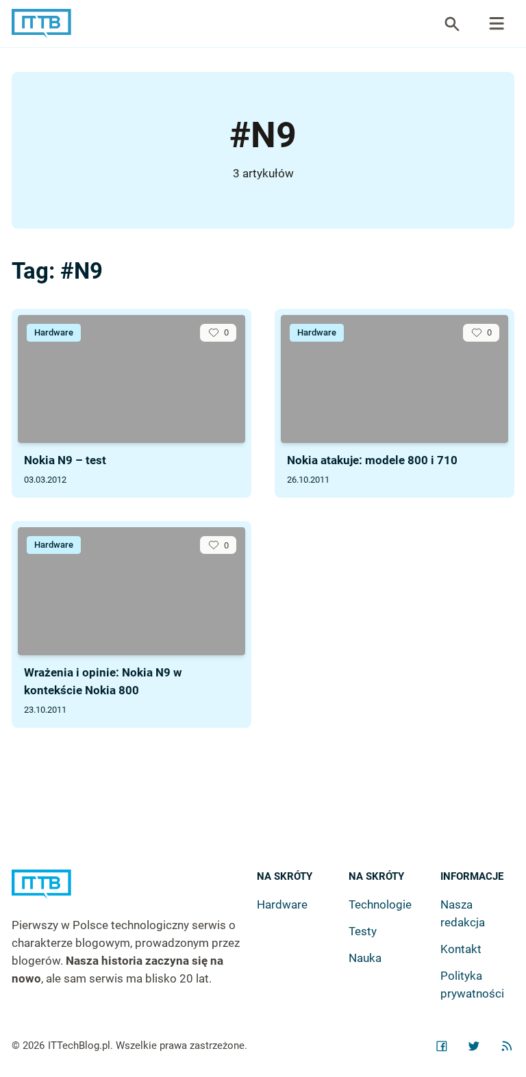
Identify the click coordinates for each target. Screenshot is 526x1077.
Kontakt (460, 949)
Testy (363, 931)
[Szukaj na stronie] (496, 24)
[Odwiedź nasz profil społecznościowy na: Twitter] (473, 1046)
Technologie (380, 904)
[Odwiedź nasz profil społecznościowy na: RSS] (506, 1046)
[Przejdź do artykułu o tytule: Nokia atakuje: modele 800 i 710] (394, 379)
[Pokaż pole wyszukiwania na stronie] (452, 24)
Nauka (365, 958)
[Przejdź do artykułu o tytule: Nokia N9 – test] (131, 379)
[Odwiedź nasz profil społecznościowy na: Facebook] (441, 1046)
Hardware (53, 332)
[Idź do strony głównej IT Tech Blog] (134, 893)
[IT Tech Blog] (41, 23)
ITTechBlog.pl (79, 1045)
